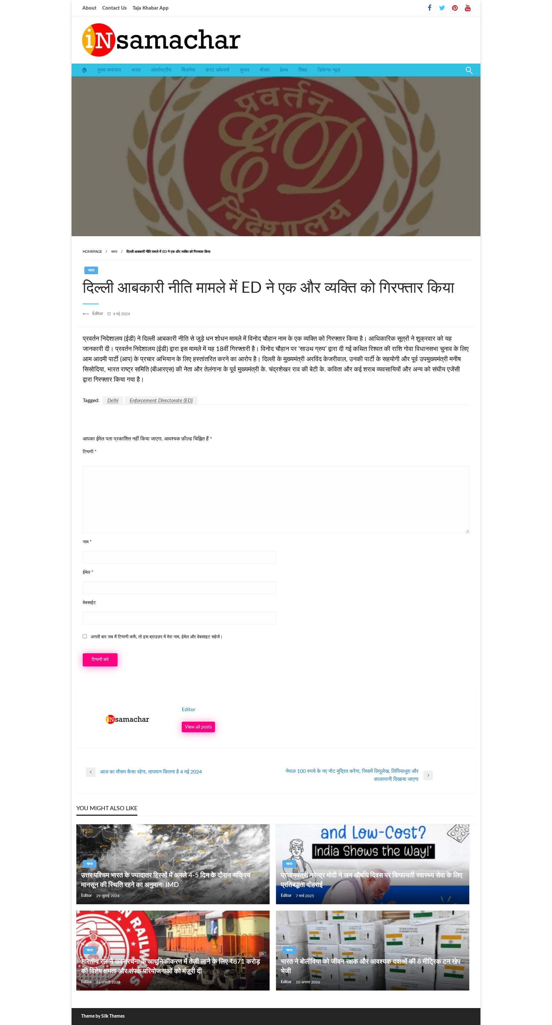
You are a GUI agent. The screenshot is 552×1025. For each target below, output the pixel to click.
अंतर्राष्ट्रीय (161, 70)
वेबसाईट (89, 603)
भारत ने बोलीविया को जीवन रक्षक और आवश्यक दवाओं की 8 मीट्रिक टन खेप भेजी (370, 966)
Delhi (113, 400)
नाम (87, 542)
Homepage (92, 251)
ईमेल (88, 572)
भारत (136, 70)
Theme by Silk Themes (103, 1016)
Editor (98, 314)
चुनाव (244, 70)
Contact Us (114, 8)
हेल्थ (284, 70)
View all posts (198, 727)
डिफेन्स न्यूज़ (329, 70)
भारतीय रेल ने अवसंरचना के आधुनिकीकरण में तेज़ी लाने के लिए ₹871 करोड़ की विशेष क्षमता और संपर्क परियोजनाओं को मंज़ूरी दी (170, 966)
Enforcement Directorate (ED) (161, 400)
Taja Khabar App (151, 8)
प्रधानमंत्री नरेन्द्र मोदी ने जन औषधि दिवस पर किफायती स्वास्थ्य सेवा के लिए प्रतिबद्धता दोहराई (371, 880)
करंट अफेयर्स (217, 70)
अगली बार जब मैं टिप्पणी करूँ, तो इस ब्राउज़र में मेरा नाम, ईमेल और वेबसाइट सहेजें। (157, 637)
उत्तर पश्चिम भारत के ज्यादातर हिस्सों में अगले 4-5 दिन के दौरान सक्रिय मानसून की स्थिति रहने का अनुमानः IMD (165, 880)
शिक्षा (302, 70)
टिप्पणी (89, 452)
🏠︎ (84, 70)
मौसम (265, 70)
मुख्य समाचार (109, 70)
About (89, 8)
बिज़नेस (188, 70)
